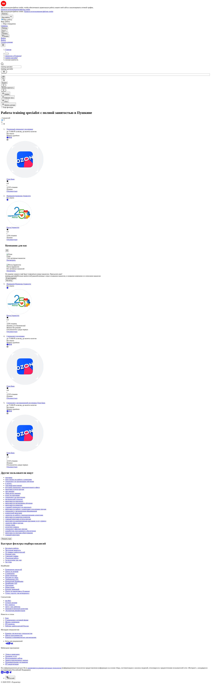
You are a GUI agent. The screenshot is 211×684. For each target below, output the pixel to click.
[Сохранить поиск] (3, 77)
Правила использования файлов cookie (38, 11)
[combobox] (11, 67)
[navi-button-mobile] (3, 45)
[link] (4, 33)
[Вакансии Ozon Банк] (108, 159)
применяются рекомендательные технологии (44, 668)
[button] (3, 38)
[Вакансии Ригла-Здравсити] (108, 214)
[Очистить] (4, 72)
